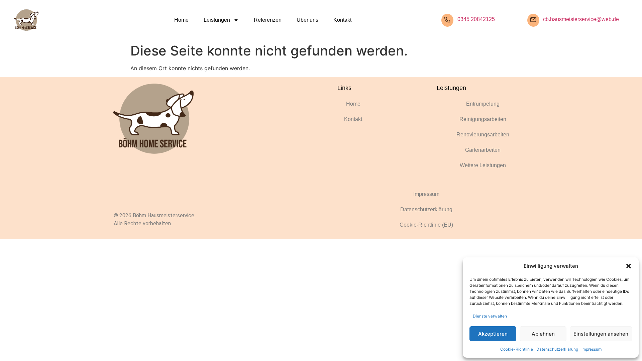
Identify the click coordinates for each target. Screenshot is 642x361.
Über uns (307, 20)
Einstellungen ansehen (600, 334)
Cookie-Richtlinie (516, 349)
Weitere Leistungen (483, 165)
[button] (628, 266)
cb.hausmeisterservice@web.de (581, 19)
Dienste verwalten (490, 316)
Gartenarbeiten (483, 150)
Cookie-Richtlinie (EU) (426, 225)
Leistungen (217, 20)
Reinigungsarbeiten (482, 119)
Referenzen (268, 20)
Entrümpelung (483, 104)
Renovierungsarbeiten (482, 134)
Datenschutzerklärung (557, 349)
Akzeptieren (493, 334)
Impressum (591, 349)
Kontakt (342, 20)
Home (181, 20)
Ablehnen (543, 334)
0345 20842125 (476, 19)
